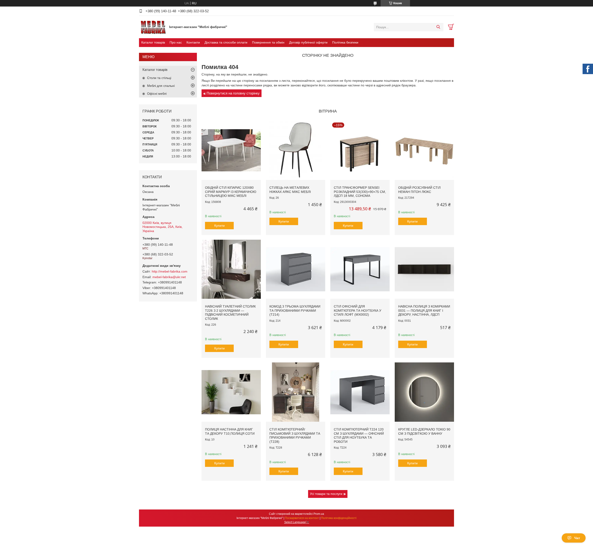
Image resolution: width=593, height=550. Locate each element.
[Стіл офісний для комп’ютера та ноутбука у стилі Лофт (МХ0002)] (360, 269)
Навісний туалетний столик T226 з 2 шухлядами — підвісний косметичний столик (230, 313)
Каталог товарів (153, 42)
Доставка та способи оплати (226, 42)
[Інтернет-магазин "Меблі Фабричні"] (153, 27)
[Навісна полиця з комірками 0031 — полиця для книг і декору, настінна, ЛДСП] (424, 269)
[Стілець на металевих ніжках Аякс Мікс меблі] (295, 150)
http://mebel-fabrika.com (169, 271)
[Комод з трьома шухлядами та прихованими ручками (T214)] (295, 269)
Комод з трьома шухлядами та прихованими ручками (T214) (294, 310)
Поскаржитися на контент (302, 518)
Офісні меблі (157, 93)
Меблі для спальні (161, 86)
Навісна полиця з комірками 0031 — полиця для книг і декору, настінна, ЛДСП (424, 310)
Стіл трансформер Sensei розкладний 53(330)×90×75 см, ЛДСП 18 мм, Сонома (360, 192)
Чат (577, 538)
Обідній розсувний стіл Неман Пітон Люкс (419, 190)
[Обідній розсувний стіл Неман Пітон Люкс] (424, 150)
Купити (219, 225)
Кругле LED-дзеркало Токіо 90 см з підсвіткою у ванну (424, 431)
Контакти (193, 42)
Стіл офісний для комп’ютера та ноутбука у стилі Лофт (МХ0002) (357, 310)
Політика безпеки (345, 42)
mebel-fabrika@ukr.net (169, 277)
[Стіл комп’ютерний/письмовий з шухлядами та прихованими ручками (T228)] (295, 392)
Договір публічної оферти (308, 42)
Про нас (176, 42)
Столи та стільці (159, 78)
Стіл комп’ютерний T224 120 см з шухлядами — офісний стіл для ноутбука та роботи (359, 435)
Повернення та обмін (268, 42)
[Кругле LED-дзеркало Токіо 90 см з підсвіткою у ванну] (424, 392)
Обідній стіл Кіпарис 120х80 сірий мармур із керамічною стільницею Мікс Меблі (230, 192)
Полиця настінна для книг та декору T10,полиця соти (230, 431)
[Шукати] (438, 27)
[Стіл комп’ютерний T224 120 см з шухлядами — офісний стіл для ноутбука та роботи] (360, 392)
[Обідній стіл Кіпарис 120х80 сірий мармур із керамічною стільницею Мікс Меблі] (231, 150)
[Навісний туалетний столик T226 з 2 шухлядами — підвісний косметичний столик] (231, 269)
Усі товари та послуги (326, 494)
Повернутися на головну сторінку (233, 93)
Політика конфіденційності (338, 518)
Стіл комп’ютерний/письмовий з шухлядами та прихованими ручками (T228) (294, 435)
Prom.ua (318, 513)
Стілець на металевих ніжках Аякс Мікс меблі (290, 190)
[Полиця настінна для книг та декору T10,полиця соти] (231, 392)
